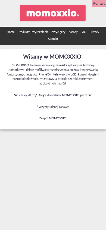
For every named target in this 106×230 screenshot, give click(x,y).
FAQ (83, 32)
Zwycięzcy (58, 32)
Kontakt (53, 38)
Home (11, 32)
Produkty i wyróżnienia (33, 32)
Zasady (73, 32)
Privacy (94, 32)
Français (99, 3)
